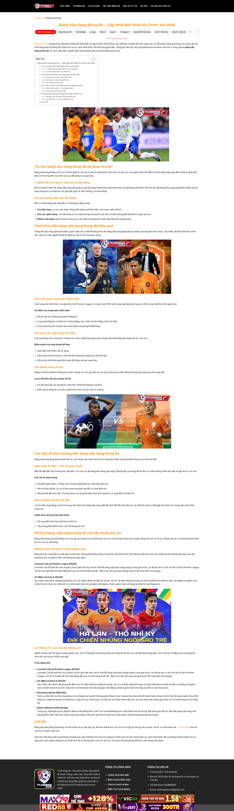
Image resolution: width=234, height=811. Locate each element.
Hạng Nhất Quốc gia (142, 32)
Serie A (103, 32)
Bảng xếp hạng (41, 44)
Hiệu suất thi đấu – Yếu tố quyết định (59, 88)
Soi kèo (144, 6)
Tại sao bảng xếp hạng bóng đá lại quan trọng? (60, 66)
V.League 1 (124, 32)
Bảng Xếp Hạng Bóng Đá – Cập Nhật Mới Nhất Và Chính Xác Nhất (66, 63)
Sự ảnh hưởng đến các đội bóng (58, 71)
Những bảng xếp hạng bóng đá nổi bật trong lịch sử (62, 94)
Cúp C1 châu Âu (161, 32)
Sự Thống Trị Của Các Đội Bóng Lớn (59, 99)
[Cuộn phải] (197, 32)
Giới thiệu (65, 6)
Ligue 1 (113, 32)
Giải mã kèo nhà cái (160, 6)
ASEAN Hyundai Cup (45, 32)
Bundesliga (80, 32)
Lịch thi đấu (94, 6)
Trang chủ (39, 18)
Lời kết (45, 102)
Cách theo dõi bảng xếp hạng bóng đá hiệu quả (60, 74)
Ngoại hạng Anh (65, 32)
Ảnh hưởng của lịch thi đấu (56, 91)
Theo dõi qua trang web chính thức (59, 77)
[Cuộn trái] (193, 32)
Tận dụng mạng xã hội (54, 82)
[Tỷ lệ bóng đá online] (45, 6)
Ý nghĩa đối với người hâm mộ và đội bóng (61, 69)
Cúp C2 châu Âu (179, 32)
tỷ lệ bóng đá (183, 727)
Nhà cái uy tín (130, 6)
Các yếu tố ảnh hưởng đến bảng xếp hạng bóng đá (62, 85)
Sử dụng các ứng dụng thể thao (57, 80)
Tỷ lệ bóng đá (64, 771)
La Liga (92, 32)
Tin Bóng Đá (79, 6)
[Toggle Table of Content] (92, 59)
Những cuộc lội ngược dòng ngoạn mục (60, 96)
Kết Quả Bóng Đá (111, 6)
